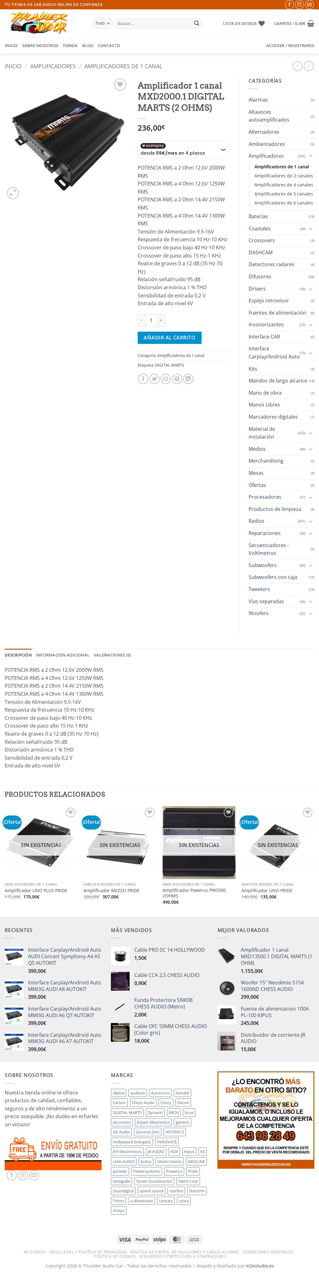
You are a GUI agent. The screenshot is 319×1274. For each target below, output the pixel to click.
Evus (189, 1112)
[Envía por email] (165, 379)
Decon (183, 1102)
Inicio (11, 45)
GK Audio (121, 1132)
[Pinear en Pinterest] (177, 379)
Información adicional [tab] (62, 655)
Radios (256, 520)
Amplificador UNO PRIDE (267, 890)
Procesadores (265, 496)
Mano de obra (265, 392)
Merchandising (266, 460)
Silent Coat (188, 1181)
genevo (182, 1122)
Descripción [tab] (18, 655)
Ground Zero (148, 1132)
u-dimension (141, 1201)
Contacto (109, 45)
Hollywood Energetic (132, 1142)
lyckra (145, 1161)
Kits (253, 368)
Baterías (258, 216)
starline (176, 1191)
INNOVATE (167, 1142)
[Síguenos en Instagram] (299, 4)
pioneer (120, 1171)
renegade (121, 1181)
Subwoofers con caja (273, 577)
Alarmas (258, 99)
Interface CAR (264, 336)
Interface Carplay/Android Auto (274, 352)
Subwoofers (263, 565)
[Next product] (297, 66)
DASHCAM (261, 252)
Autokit (182, 1093)
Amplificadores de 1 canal (123, 66)
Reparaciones (265, 533)
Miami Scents (169, 1161)
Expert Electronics (153, 1122)
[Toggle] (310, 156)
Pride (193, 1171)
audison (137, 1093)
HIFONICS (174, 1132)
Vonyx (119, 1210)
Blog (87, 45)
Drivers (257, 288)
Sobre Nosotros (40, 45)
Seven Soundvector (154, 1181)
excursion (122, 1122)
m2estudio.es (260, 1266)
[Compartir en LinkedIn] (188, 379)
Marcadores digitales (273, 416)
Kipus (189, 1151)
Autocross (160, 1093)
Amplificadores (53, 66)
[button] (294, 23)
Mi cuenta (35, 1252)
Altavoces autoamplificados (269, 115)
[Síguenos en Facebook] (289, 4)
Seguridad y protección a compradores (182, 1256)
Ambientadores (267, 144)
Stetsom (197, 1191)
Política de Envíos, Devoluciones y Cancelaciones (184, 1252)
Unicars (166, 1201)
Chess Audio (143, 1102)
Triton (118, 1201)
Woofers (259, 613)
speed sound (152, 1191)
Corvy (165, 1102)
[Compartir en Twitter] (154, 379)
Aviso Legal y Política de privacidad (88, 1252)
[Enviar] (196, 23)
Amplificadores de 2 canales (284, 176)
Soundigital (123, 1191)
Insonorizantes (266, 324)
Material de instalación (262, 432)
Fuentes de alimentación (277, 312)
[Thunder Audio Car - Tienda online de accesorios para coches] (44, 23)
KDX (174, 1151)
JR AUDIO (156, 1151)
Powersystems (146, 1171)
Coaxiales (260, 228)
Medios (257, 448)
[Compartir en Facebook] (143, 379)
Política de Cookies (115, 1256)
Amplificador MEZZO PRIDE (111, 890)
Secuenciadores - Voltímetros (269, 549)
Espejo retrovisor (269, 300)
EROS (174, 1112)
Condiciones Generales (267, 1252)
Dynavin (155, 1112)
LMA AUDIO (124, 1161)
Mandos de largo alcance (278, 380)
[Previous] (5, 860)
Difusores (260, 276)
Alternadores (264, 131)
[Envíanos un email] (309, 4)
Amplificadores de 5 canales (284, 194)
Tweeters (259, 589)
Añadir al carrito (169, 337)
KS (202, 1151)
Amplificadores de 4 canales (284, 185)
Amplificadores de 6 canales (284, 203)
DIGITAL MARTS (169, 365)
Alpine (118, 1093)
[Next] (314, 860)
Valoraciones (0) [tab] (112, 655)
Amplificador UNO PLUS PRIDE (36, 890)
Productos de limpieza (275, 509)
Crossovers (262, 240)
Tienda (70, 45)
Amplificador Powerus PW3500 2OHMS (194, 893)
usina (184, 1201)
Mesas (256, 472)
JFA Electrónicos (127, 1151)
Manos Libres (264, 404)
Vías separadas (266, 601)
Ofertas (257, 485)
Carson (119, 1102)
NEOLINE (196, 1161)
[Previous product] (308, 66)
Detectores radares (271, 264)
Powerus (174, 1171)
